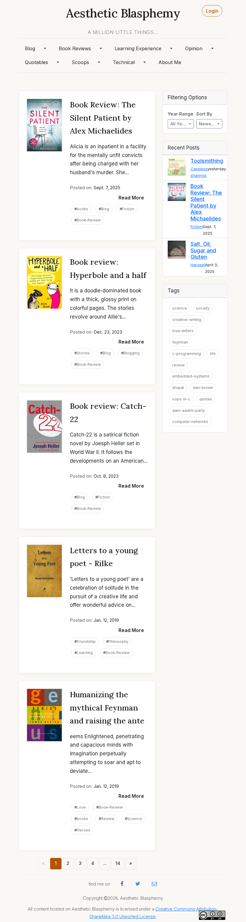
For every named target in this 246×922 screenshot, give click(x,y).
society (202, 308)
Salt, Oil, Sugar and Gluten (203, 250)
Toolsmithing (206, 161)
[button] (131, 197)
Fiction (128, 209)
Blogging (132, 353)
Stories (83, 353)
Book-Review (89, 220)
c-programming (186, 353)
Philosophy (118, 641)
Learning (85, 652)
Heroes (83, 830)
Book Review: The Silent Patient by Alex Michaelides (103, 118)
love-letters (183, 330)
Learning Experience (138, 48)
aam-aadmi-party (188, 410)
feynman (180, 342)
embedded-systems (190, 376)
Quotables (36, 62)
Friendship (86, 641)
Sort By (204, 114)
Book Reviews (75, 48)
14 (118, 863)
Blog (30, 48)
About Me (169, 62)
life (213, 353)
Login (212, 11)
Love (81, 807)
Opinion (193, 48)
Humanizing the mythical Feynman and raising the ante (107, 707)
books (82, 209)
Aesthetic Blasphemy (123, 13)
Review (107, 818)
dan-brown (203, 387)
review (178, 365)
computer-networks (190, 421)
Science (134, 818)
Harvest (197, 264)
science (179, 308)
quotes (206, 399)
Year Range (181, 114)
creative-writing (186, 319)
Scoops (80, 62)
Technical (124, 62)
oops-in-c (181, 399)
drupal (178, 387)
